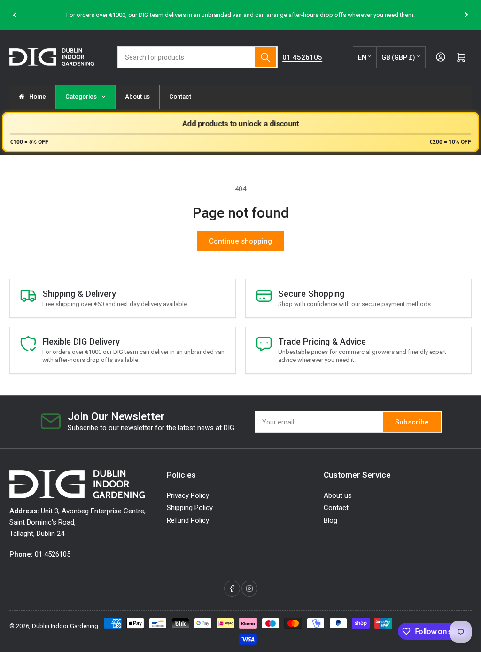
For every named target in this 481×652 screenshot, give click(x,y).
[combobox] (197, 57)
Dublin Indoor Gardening (65, 625)
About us (338, 495)
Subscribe (412, 422)
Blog (330, 520)
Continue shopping (240, 241)
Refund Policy (188, 520)
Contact (336, 507)
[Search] (265, 57)
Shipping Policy (190, 507)
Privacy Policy (188, 495)
